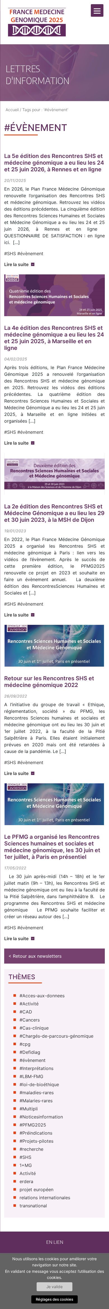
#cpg (25, 1044)
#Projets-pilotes (36, 1141)
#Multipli (29, 1108)
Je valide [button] (54, 1286)
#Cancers (30, 1020)
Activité (28, 1173)
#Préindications (36, 1133)
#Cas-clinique (34, 1028)
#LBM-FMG (31, 1076)
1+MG (26, 1165)
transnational (33, 1205)
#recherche (31, 1149)
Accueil (12, 109)
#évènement (30, 253)
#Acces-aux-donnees (42, 995)
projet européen (36, 1189)
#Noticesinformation (41, 1117)
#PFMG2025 (33, 1125)
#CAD (26, 1012)
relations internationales (45, 1197)
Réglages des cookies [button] (54, 1299)
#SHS (10, 253)
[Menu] (97, 10)
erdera (26, 1181)
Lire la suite (16, 264)
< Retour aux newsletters (34, 956)
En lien (54, 1242)
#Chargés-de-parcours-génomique (56, 1036)
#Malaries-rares (36, 1100)
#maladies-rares (37, 1092)
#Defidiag (30, 1052)
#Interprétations (36, 1068)
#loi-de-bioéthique (39, 1084)
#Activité (29, 1003)
